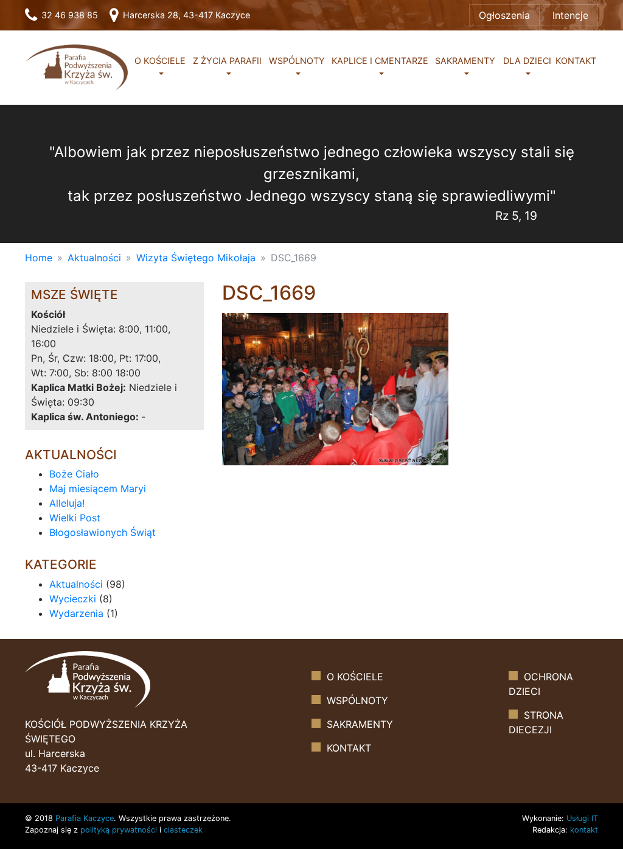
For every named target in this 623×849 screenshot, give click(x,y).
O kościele (160, 60)
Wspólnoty (297, 60)
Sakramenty (465, 60)
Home (38, 258)
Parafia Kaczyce (84, 818)
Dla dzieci (527, 60)
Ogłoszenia (504, 15)
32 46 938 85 (68, 15)
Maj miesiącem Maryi (97, 488)
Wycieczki (72, 599)
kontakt (584, 829)
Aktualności (94, 258)
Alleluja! (67, 503)
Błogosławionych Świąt (102, 532)
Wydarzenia (76, 613)
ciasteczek (183, 829)
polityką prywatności (118, 829)
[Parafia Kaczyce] (77, 67)
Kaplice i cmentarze (380, 60)
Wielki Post (74, 518)
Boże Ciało (74, 474)
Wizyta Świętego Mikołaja (196, 258)
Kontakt (575, 60)
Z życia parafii (227, 60)
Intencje (570, 15)
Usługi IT (582, 818)
